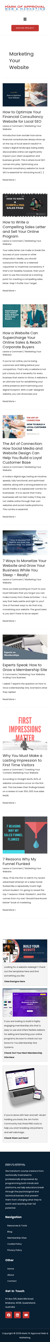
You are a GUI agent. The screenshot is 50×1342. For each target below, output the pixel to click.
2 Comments (10, 674)
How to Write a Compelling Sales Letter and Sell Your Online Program (24, 229)
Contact (12, 1281)
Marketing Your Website (32, 674)
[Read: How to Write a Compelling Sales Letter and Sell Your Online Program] (25, 204)
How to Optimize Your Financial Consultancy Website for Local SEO (23, 116)
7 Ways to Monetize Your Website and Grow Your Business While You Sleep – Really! (24, 567)
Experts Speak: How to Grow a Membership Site (25, 667)
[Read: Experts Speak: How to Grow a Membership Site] (25, 646)
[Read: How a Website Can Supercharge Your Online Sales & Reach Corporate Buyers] (25, 315)
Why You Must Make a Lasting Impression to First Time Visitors (22, 760)
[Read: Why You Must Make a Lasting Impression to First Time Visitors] (25, 731)
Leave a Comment (13, 126)
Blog (9, 1231)
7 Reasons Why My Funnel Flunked (19, 861)
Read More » (9, 179)
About (10, 1274)
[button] (25, 19)
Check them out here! (16, 1138)
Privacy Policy (14, 1250)
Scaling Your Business (14, 677)
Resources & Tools (17, 1225)
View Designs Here (14, 981)
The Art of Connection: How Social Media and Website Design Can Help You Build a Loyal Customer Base (23, 453)
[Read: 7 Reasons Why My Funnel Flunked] (25, 834)
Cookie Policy (14, 1243)
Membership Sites (17, 1237)
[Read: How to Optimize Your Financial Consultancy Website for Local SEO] (25, 94)
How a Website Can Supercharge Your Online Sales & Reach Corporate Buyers (22, 340)
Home (10, 1268)
